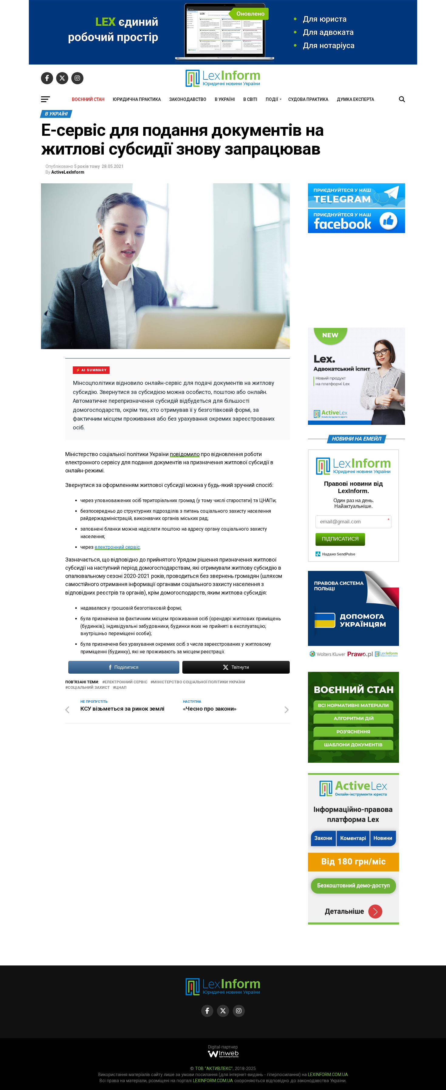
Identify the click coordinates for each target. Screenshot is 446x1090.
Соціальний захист (89, 688)
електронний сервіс (117, 547)
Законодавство (187, 99)
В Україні (225, 99)
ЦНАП (121, 688)
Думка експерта (355, 99)
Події (272, 99)
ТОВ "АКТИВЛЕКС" (214, 1068)
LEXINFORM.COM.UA (328, 1074)
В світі (250, 99)
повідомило (185, 454)
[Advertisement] (356, 281)
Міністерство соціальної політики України (199, 682)
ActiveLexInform (67, 172)
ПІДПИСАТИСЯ (340, 539)
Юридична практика (137, 99)
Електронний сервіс (126, 682)
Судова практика (308, 99)
